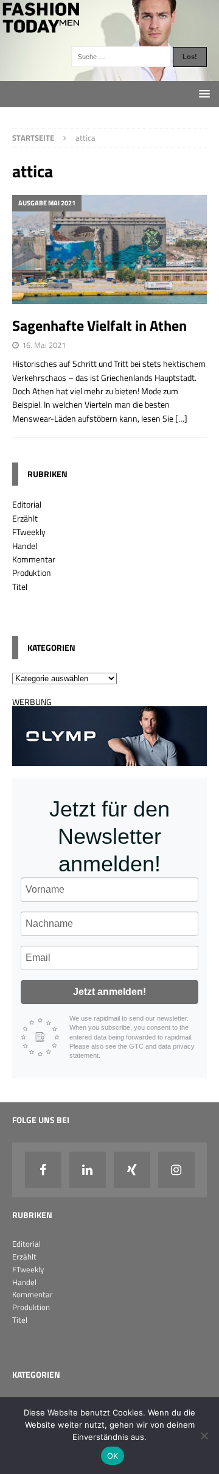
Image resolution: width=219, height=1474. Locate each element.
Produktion (31, 572)
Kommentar (33, 559)
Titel (19, 586)
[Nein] (204, 1436)
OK (113, 1456)
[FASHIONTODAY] (109, 74)
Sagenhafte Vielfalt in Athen (99, 325)
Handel (24, 545)
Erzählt (25, 518)
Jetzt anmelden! (109, 992)
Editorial (26, 504)
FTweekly (29, 531)
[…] (181, 418)
